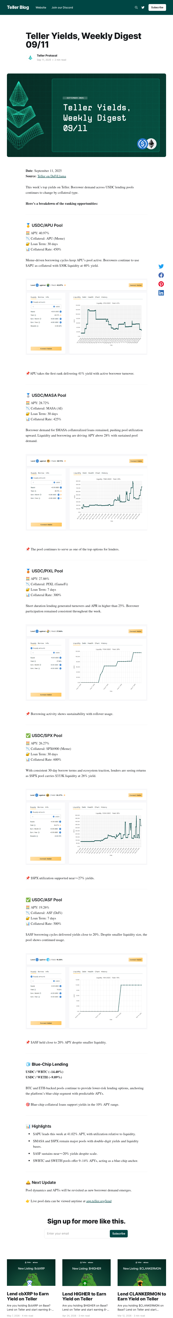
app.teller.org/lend (99, 1201)
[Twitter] (142, 7)
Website (41, 7)
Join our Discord (62, 7)
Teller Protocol (47, 55)
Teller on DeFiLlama (52, 176)
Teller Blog (18, 7)
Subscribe (157, 7)
